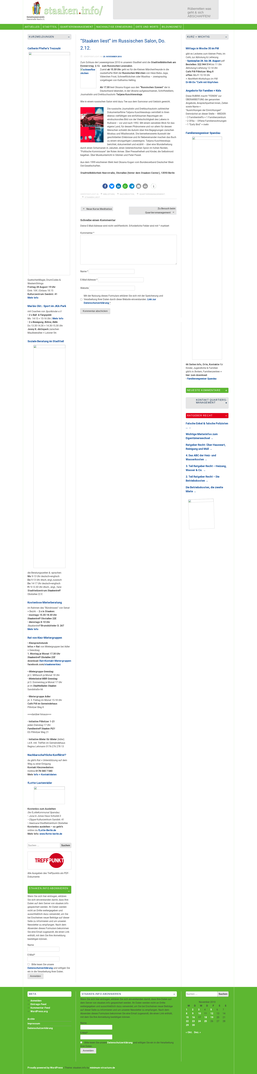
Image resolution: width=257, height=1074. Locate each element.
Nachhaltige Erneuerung (114, 26)
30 (193, 1025)
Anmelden (35, 1000)
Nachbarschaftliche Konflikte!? (47, 754)
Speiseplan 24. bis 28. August (204, 60)
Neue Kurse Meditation (99, 209)
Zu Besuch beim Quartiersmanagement (160, 210)
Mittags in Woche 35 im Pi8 (202, 48)
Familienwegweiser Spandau (203, 132)
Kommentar (87, 233)
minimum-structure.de (102, 1067)
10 (199, 1013)
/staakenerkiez (52, 664)
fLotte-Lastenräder (40, 782)
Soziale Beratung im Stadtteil (46, 341)
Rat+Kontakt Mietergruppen (55, 660)
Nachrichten (127, 194)
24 (199, 1021)
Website (84, 288)
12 (211, 1013)
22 (187, 1021)
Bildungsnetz (172, 26)
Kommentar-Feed (40, 1007)
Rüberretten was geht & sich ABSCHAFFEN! (199, 9)
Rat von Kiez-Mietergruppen (45, 637)
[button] (105, 186)
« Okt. (189, 1032)
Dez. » (197, 1032)
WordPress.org (39, 1011)
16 (193, 1017)
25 (205, 1021)
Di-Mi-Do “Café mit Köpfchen (202, 82)
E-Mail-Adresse (88, 279)
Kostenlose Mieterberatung (45, 602)
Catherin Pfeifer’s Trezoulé (44, 48)
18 (205, 1017)
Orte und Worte (147, 26)
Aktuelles (32, 26)
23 (193, 1021)
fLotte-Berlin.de (47, 830)
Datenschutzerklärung (40, 968)
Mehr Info (33, 297)
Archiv (31, 1019)
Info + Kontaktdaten (45, 774)
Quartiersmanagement (76, 26)
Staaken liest (92, 197)
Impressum (34, 1023)
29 (187, 1025)
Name (84, 271)
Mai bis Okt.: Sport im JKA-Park (47, 306)
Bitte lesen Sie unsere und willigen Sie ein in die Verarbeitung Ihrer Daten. (49, 968)
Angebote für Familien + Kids (203, 90)
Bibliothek (109, 194)
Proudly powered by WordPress (45, 1067)
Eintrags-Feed (38, 1004)
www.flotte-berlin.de (51, 833)
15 (187, 1017)
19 (211, 1017)
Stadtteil (50, 26)
